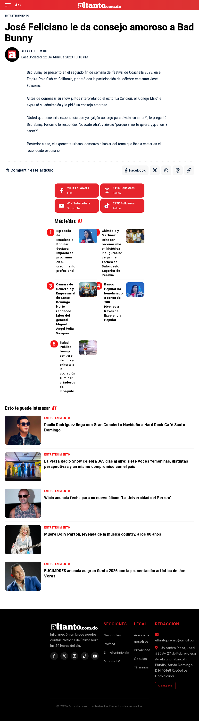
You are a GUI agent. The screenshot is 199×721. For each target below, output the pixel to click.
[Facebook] (77, 190)
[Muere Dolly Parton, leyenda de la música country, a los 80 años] (23, 539)
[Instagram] (122, 190)
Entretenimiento (17, 15)
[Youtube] (77, 206)
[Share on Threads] (178, 170)
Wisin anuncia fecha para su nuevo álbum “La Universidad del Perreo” (108, 497)
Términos (141, 667)
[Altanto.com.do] (99, 5)
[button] (9, 5)
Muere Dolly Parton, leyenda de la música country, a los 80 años (102, 534)
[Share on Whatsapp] (166, 170)
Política (109, 644)
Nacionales (112, 635)
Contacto (165, 686)
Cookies (140, 659)
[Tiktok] (122, 206)
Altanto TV (112, 661)
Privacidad (142, 650)
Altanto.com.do (34, 51)
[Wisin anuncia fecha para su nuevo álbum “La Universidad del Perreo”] (23, 503)
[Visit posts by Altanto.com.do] (12, 54)
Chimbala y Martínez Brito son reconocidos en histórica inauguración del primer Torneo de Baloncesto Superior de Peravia (112, 253)
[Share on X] (155, 170)
